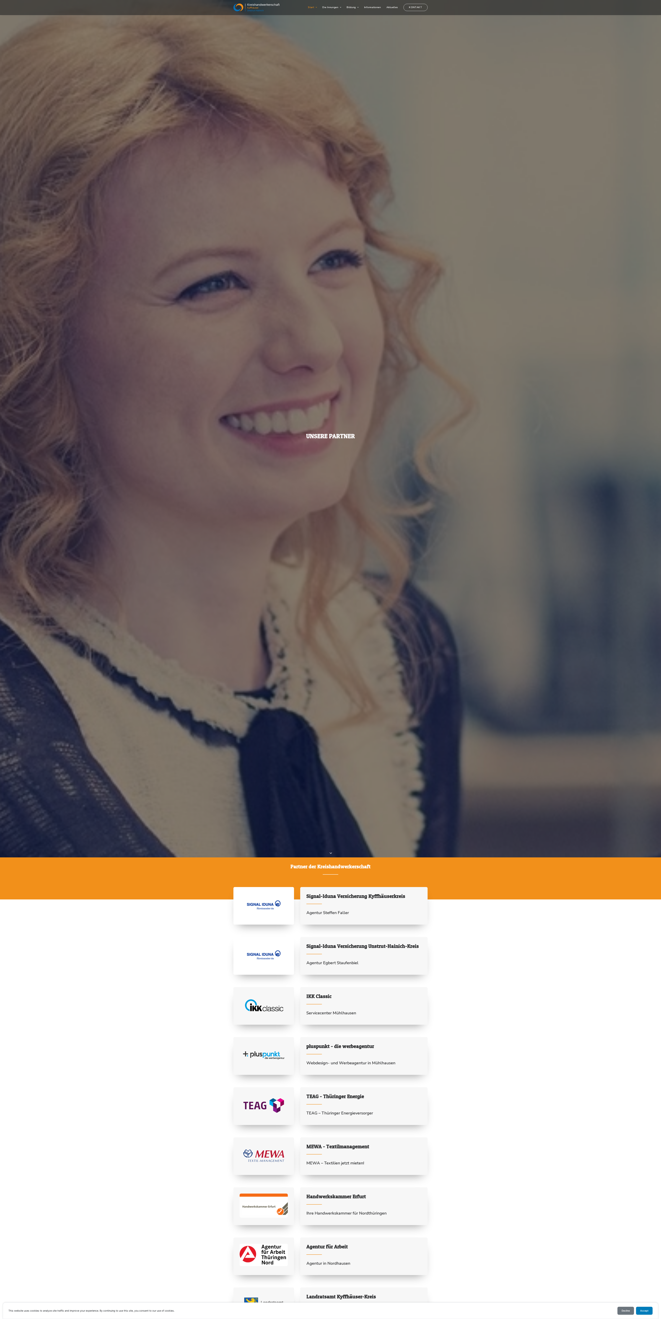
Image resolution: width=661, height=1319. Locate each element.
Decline (626, 1310)
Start (311, 7)
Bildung (351, 7)
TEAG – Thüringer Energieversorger (339, 1113)
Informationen (372, 7)
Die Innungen (330, 7)
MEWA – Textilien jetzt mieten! (335, 1163)
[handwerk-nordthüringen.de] (256, 7)
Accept (644, 1310)
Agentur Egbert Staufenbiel (332, 963)
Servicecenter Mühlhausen (331, 1013)
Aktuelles (392, 7)
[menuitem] (313, 7)
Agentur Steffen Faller (327, 912)
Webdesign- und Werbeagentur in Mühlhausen (350, 1063)
